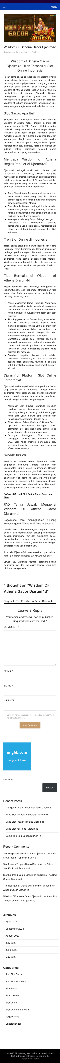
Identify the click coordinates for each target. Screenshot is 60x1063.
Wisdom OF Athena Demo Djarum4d (22, 896)
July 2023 (11, 942)
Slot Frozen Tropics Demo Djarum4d (23, 864)
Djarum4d (9, 170)
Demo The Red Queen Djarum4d (23, 835)
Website (9, 700)
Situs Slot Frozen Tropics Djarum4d (25, 821)
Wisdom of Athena (14, 122)
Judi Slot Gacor (14, 974)
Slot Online (12, 1002)
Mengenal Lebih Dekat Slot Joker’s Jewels (28, 807)
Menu (54, 6)
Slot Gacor (11, 988)
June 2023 (11, 949)
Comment (11, 626)
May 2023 (11, 956)
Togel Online (12, 1016)
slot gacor (51, 219)
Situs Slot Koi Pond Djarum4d (22, 828)
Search (8, 779)
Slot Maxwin (12, 995)
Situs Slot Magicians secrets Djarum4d (27, 814)
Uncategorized (14, 1023)
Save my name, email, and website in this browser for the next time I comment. (31, 716)
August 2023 (13, 935)
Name (8, 670)
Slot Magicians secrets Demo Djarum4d (24, 853)
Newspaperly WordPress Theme (35, 1057)
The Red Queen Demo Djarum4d (35, 601)
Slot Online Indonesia (17, 1009)
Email (8, 685)
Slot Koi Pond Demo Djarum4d (19, 874)
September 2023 (15, 928)
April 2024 (11, 921)
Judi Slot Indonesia (16, 981)
